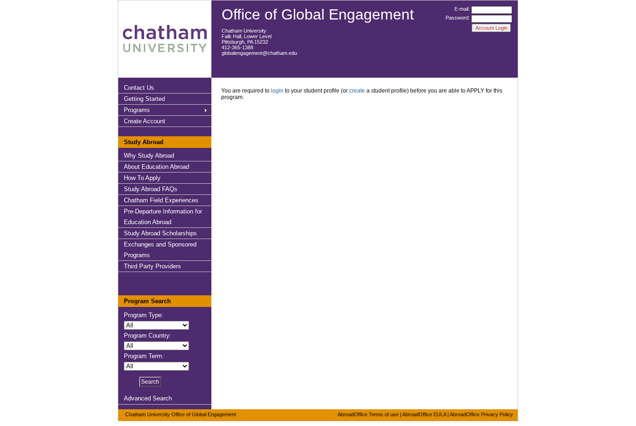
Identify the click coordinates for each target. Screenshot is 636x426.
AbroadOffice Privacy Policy (481, 414)
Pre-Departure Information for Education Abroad (163, 217)
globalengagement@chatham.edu (259, 53)
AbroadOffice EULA (424, 414)
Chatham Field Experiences (161, 200)
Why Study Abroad (149, 155)
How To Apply (142, 177)
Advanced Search (148, 398)
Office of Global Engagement (318, 14)
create (357, 90)
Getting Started (144, 98)
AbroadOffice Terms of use (368, 414)
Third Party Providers (152, 266)
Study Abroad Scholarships (160, 233)
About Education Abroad (156, 166)
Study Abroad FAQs (150, 189)
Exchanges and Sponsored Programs (160, 250)
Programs (137, 109)
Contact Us (139, 87)
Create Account (144, 121)
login (277, 90)
